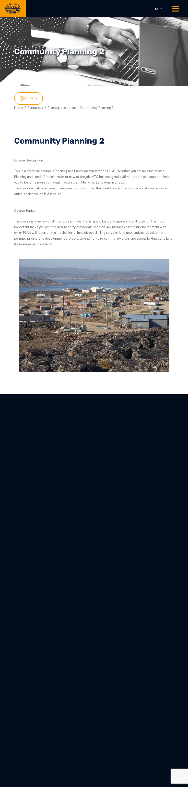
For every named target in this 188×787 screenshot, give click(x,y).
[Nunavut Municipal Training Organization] (13, 8)
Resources (35, 108)
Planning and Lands (61, 108)
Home (18, 108)
